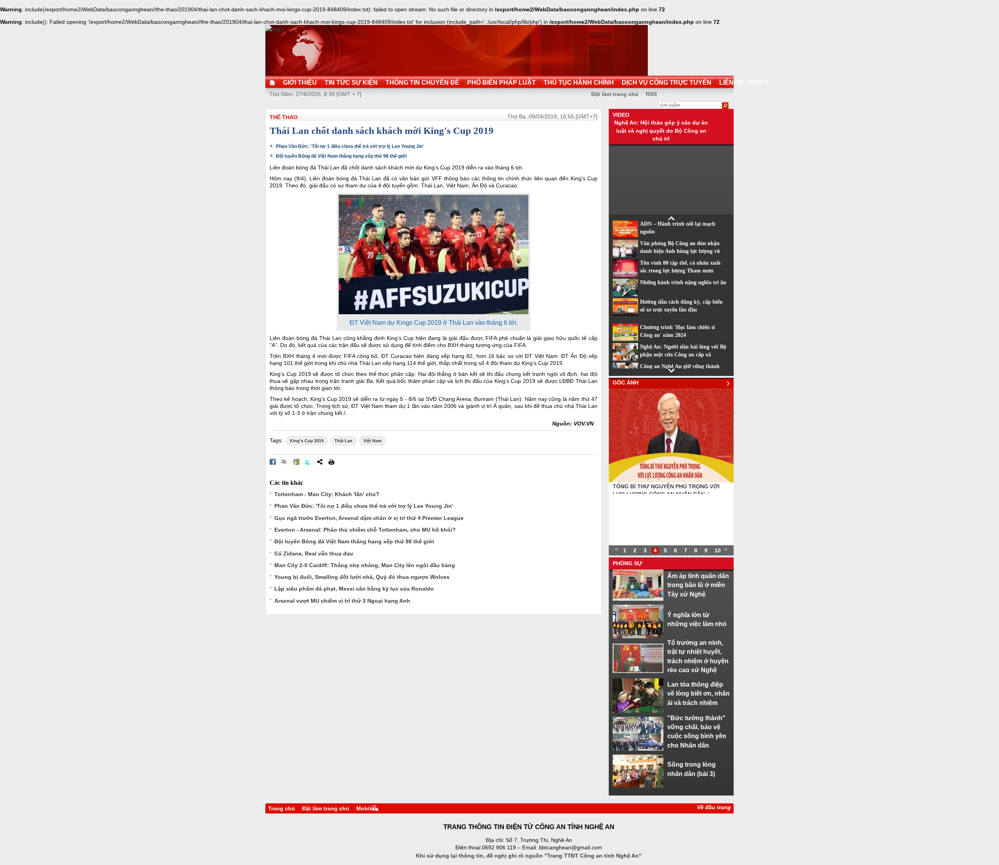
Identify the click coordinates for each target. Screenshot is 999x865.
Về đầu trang (714, 807)
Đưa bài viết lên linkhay (284, 462)
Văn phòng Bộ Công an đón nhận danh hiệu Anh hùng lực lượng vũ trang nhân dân (680, 251)
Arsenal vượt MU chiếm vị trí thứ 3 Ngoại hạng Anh (342, 601)
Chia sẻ (319, 462)
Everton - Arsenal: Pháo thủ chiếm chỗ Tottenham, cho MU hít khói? (365, 530)
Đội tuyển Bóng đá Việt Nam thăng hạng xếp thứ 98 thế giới (341, 156)
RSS (651, 94)
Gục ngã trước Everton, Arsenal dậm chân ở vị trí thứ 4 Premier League (369, 518)
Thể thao (284, 117)
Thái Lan (343, 440)
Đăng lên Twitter (308, 462)
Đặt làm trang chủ (325, 808)
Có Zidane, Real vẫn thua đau (313, 553)
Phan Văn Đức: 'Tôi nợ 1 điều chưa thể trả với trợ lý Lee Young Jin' (350, 146)
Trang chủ (281, 808)
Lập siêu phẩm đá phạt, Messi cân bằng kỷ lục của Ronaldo (354, 589)
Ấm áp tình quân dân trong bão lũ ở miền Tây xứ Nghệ (698, 585)
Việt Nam (372, 440)
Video (621, 115)
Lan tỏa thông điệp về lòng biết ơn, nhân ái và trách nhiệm (698, 693)
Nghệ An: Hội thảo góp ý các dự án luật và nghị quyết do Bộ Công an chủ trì (661, 130)
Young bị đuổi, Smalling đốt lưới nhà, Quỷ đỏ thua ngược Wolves (362, 577)
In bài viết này (331, 462)
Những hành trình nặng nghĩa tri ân (683, 282)
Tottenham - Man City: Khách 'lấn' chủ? (326, 494)
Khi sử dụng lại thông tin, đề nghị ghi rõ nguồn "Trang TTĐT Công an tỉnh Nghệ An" (529, 856)
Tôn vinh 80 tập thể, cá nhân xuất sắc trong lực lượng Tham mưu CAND (680, 271)
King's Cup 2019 (307, 440)
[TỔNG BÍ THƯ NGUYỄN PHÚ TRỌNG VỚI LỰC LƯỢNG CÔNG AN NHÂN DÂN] (671, 480)
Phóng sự (627, 563)
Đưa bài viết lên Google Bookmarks (296, 462)
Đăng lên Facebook (273, 462)
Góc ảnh (625, 382)
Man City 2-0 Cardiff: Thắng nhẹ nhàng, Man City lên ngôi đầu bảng (364, 565)
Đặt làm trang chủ (614, 94)
